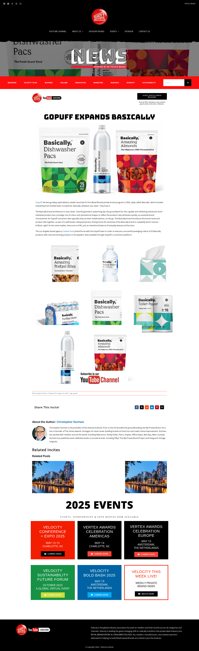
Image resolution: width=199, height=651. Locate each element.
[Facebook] (136, 407)
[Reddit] (146, 407)
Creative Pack (68, 231)
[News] (99, 49)
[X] (141, 407)
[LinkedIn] (151, 407)
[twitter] (16, 4)
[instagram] (8, 4)
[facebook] (12, 4)
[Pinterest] (156, 407)
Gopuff (39, 202)
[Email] (162, 407)
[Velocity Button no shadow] (99, 9)
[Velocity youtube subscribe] (47, 94)
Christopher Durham (40, 393)
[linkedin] (4, 4)
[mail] (20, 4)
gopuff (75, 393)
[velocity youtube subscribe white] (33, 625)
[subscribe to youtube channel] (99, 371)
